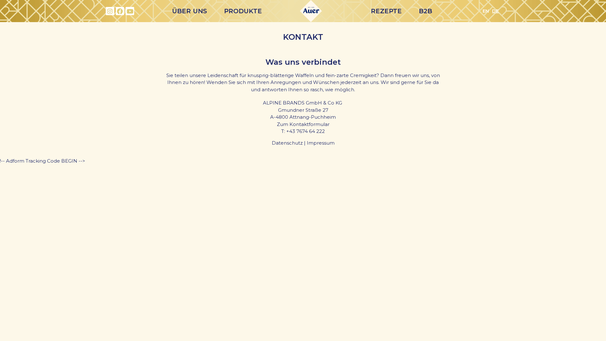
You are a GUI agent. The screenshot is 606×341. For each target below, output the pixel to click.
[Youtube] (130, 11)
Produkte (243, 11)
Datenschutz (287, 143)
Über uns (189, 11)
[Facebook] (120, 11)
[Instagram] (110, 11)
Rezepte (386, 11)
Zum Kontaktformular (303, 124)
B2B (425, 11)
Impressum (321, 143)
